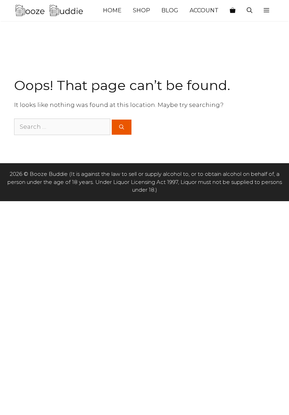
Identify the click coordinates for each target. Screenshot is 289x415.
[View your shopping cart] (232, 10)
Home (112, 10)
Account (204, 10)
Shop (141, 10)
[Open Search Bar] (249, 10)
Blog (169, 10)
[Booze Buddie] (49, 10)
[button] (266, 10)
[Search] (121, 127)
